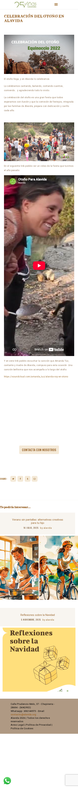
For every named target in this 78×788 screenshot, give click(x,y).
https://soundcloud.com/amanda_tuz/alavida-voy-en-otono (36, 376)
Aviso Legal (17, 724)
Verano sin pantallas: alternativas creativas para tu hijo (37, 521)
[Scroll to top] (72, 783)
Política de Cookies (22, 728)
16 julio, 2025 (31, 527)
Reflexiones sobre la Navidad (37, 615)
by (46, 527)
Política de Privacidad (38, 724)
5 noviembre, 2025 (31, 619)
